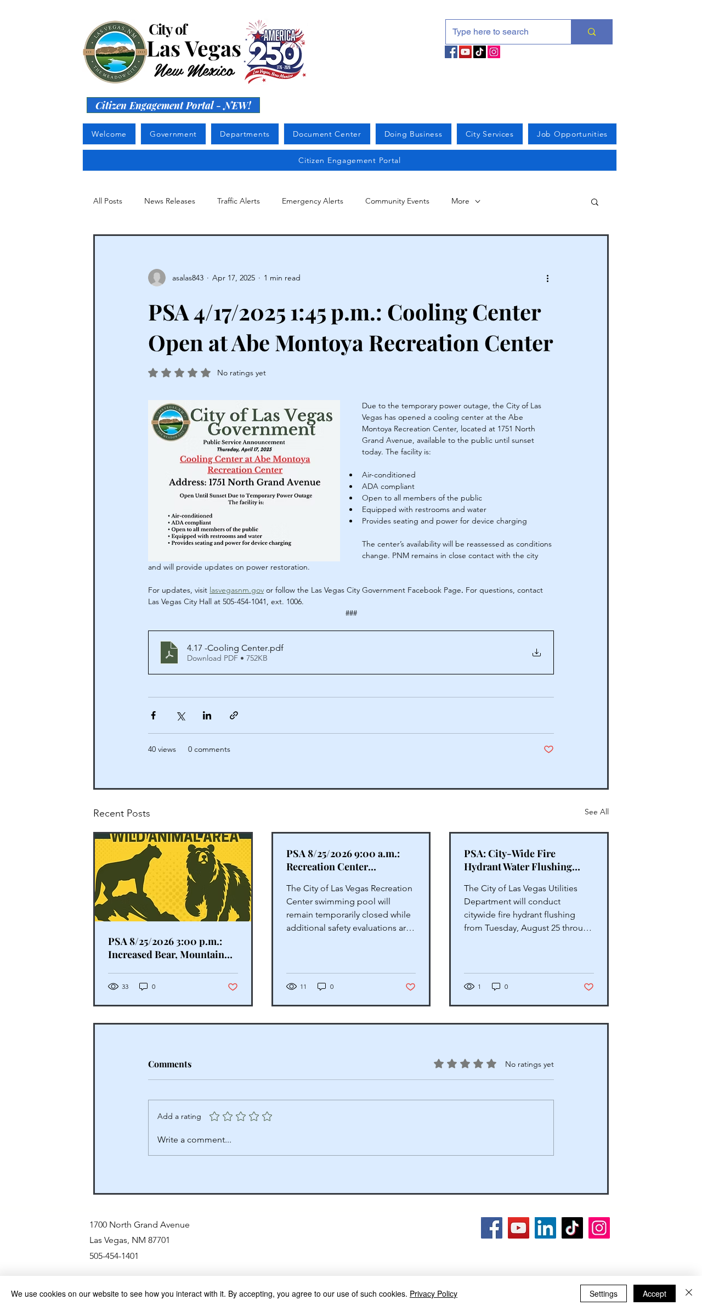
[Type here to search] (591, 32)
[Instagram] (494, 52)
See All (597, 812)
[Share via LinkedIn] (207, 715)
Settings (604, 1293)
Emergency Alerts (312, 201)
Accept (654, 1293)
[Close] (688, 1293)
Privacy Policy (433, 1293)
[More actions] (547, 277)
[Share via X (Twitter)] (180, 715)
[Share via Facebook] (153, 715)
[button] (595, 201)
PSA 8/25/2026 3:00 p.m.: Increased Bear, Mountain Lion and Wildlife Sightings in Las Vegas (169, 948)
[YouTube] (465, 52)
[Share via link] (234, 715)
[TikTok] (479, 52)
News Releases (169, 201)
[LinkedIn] (545, 1228)
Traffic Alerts (238, 201)
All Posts (107, 201)
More (460, 201)
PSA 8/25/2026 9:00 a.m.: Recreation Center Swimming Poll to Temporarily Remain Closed (349, 860)
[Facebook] (451, 52)
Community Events (397, 201)
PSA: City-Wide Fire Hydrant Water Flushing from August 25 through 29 (523, 860)
